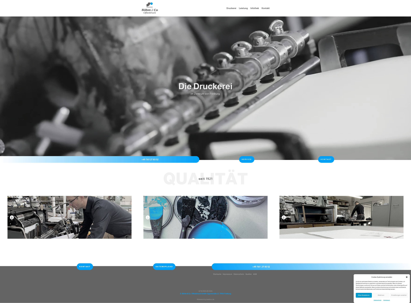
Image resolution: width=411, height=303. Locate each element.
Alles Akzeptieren (364, 295)
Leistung (243, 8)
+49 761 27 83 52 (150, 159)
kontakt (326, 159)
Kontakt (266, 8)
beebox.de (210, 299)
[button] (407, 277)
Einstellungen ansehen (399, 295)
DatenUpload (164, 266)
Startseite (217, 274)
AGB (255, 274)
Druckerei (231, 8)
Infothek (254, 8)
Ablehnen (381, 295)
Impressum (386, 300)
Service (247, 159)
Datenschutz (377, 300)
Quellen (248, 274)
